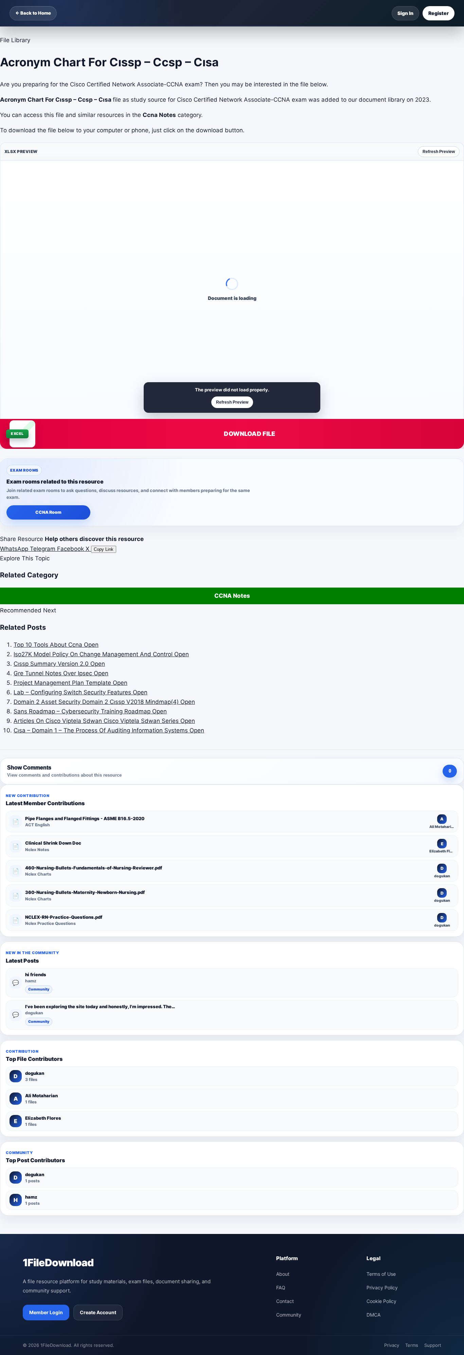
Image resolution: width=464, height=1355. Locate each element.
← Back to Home (33, 13)
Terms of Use (381, 1274)
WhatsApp (15, 548)
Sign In (405, 13)
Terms (411, 1345)
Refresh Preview (439, 151)
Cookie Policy (381, 1301)
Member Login (46, 1312)
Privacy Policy (382, 1287)
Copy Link (103, 549)
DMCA (373, 1315)
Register (438, 13)
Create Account (98, 1312)
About (282, 1274)
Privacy (391, 1345)
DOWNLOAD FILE (249, 433)
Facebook (71, 548)
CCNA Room (48, 512)
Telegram (43, 548)
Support (432, 1345)
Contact (285, 1301)
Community (38, 989)
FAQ (280, 1287)
